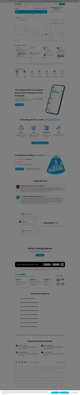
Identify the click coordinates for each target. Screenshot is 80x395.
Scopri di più (6, 393)
